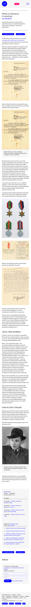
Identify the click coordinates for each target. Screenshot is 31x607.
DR (4, 4)
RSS (24, 603)
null (25, 597)
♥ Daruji (17, 4)
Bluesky (16, 597)
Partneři (5, 599)
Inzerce (21, 597)
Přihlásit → (7, 580)
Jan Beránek (7, 18)
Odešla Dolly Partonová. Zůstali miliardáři (16, 528)
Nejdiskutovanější (14, 524)
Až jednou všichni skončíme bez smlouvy (15, 531)
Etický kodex (16, 596)
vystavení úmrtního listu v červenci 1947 (13, 40)
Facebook (5, 603)
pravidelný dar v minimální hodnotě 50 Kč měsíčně (14, 568)
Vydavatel (8, 596)
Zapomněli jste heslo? (18, 580)
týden (9, 525)
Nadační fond (9, 597)
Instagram (18, 603)
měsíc (13, 525)
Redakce (14, 595)
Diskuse (22, 596)
